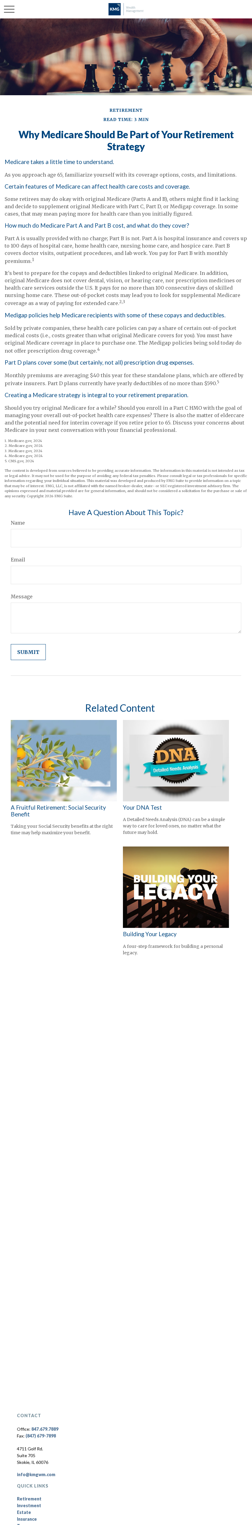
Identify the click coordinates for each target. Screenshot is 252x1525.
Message (22, 596)
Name (18, 523)
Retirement (29, 1498)
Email (18, 560)
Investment (29, 1505)
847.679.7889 (44, 1429)
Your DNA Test (142, 807)
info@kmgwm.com (36, 1474)
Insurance (27, 1519)
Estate (24, 1512)
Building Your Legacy (150, 934)
